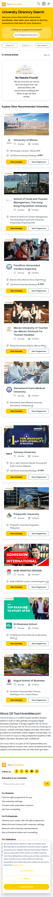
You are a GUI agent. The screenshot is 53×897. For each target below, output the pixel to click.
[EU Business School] (9, 625)
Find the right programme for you (17, 797)
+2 (32, 405)
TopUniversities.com (9, 718)
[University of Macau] (9, 141)
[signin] (44, 3)
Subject (25, 45)
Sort (45, 55)
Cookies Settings (26, 870)
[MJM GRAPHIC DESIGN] (9, 572)
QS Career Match (8, 743)
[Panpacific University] (9, 515)
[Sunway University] (9, 453)
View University (16, 162)
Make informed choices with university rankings (23, 824)
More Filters (42, 45)
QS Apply (14, 735)
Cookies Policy (18, 865)
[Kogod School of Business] (9, 682)
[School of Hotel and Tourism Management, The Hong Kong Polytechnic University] (9, 200)
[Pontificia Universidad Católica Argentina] (9, 266)
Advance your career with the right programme (23, 820)
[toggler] (49, 3)
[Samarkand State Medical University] (9, 389)
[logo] (12, 3)
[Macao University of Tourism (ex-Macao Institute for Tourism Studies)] (9, 329)
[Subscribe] (47, 784)
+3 (45, 280)
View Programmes (39, 162)
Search (9, 45)
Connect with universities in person (17, 805)
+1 (45, 345)
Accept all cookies (26, 887)
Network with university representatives (20, 828)
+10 (47, 581)
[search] (38, 4)
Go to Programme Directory (26, 35)
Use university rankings (12, 801)
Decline (26, 879)
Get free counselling (11, 809)
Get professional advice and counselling (19, 832)
